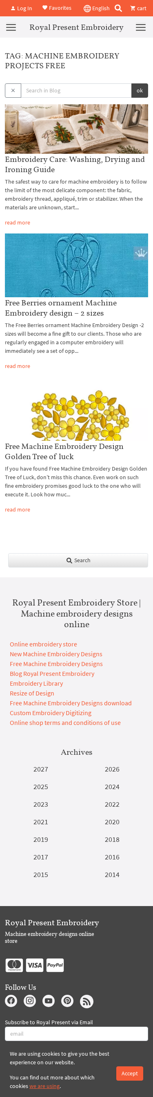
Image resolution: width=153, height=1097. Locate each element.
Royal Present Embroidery (76, 27)
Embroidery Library (36, 683)
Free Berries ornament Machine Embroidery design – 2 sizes (61, 308)
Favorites (59, 7)
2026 (112, 769)
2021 (40, 821)
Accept (130, 1073)
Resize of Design (32, 693)
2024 (112, 786)
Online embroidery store (43, 644)
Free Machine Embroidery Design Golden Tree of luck (64, 451)
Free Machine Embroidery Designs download (71, 703)
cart (141, 8)
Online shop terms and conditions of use (65, 722)
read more (17, 222)
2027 (40, 769)
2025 (40, 786)
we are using (44, 1086)
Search (82, 560)
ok (140, 90)
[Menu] (11, 27)
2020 (112, 821)
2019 (40, 839)
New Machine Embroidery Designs (56, 654)
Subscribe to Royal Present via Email (49, 1022)
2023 (40, 804)
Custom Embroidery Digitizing (50, 713)
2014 (112, 874)
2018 (112, 839)
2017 (40, 856)
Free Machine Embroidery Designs (56, 664)
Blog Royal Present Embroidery (52, 673)
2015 (40, 874)
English (100, 8)
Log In (24, 8)
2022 (112, 804)
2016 (112, 856)
